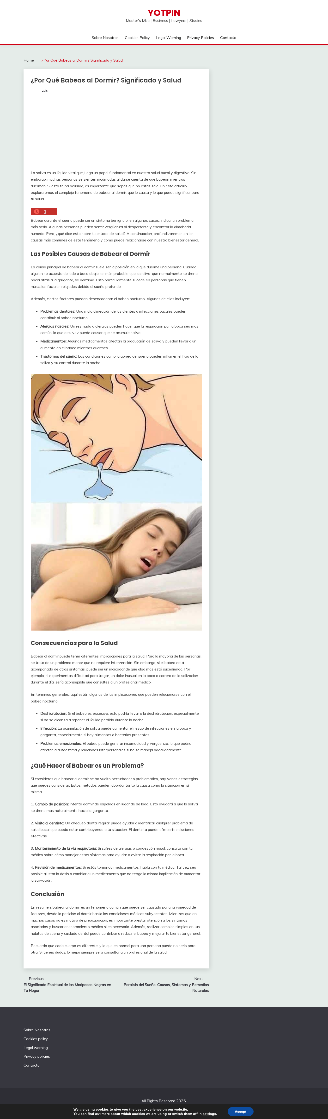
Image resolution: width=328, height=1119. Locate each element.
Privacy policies (200, 37)
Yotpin (164, 12)
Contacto (228, 37)
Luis (45, 90)
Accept (240, 1111)
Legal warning (168, 37)
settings (209, 1114)
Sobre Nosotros (105, 37)
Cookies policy (137, 37)
